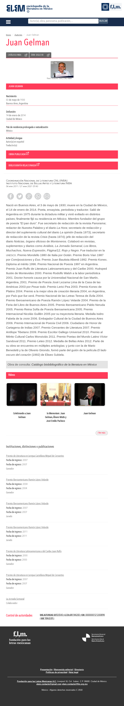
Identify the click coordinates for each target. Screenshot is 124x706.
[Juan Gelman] (90, 394)
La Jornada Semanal (15, 599)
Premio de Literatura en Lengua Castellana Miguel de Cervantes (35, 456)
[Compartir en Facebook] (10, 196)
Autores (18, 35)
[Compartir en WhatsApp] (37, 196)
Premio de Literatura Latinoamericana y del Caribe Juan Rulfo (34, 551)
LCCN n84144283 (72, 615)
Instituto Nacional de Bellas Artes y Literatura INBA (39, 183)
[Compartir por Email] (46, 196)
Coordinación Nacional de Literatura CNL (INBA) (36, 181)
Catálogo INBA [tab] (14, 55)
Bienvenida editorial (63, 669)
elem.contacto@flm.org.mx (75, 684)
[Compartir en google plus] (28, 196)
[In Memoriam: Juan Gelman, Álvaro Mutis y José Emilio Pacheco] (56, 394)
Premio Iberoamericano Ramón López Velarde (27, 480)
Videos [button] (11, 375)
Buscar (103, 21)
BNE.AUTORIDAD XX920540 (52, 615)
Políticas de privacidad (56, 672)
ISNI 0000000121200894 (93, 615)
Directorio (79, 669)
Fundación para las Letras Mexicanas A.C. (36, 681)
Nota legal (73, 672)
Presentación (46, 669)
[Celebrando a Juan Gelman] (22, 394)
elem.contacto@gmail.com (49, 684)
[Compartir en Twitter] (19, 196)
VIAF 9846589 (47, 618)
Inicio (8, 35)
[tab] (57, 375)
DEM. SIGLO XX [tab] (37, 55)
